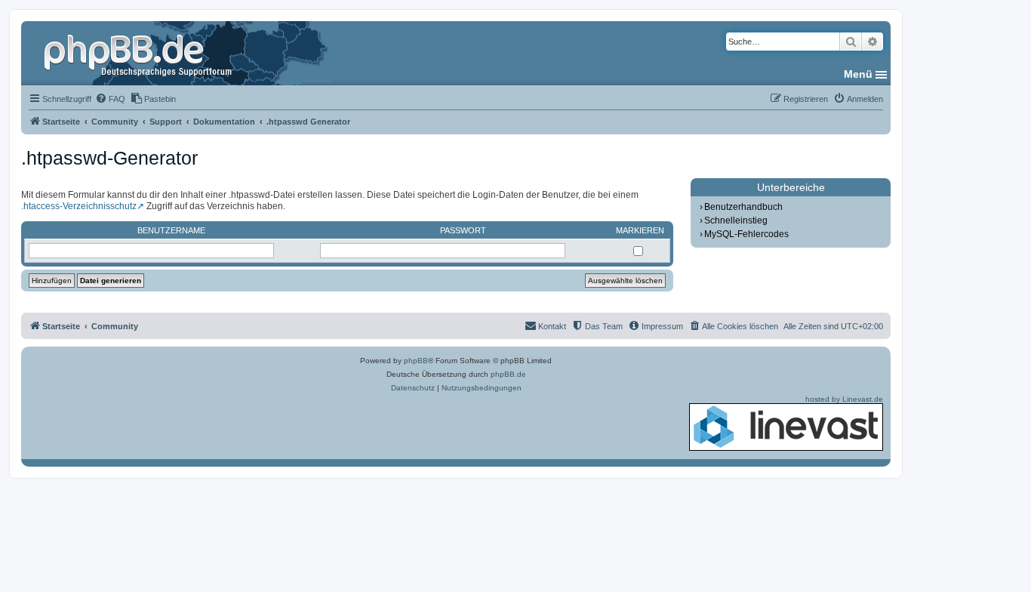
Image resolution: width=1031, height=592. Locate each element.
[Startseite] (139, 53)
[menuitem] (110, 99)
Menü (858, 74)
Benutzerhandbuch (743, 207)
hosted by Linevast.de (844, 399)
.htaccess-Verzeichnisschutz (79, 206)
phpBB (416, 360)
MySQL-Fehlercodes (746, 234)
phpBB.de (508, 374)
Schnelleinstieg (736, 220)
